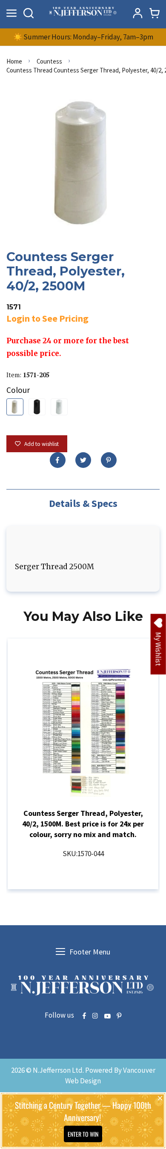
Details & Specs (83, 503)
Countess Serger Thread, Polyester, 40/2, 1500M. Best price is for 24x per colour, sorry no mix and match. (83, 823)
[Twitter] (83, 460)
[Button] (28, 13)
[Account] (137, 13)
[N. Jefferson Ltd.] (83, 12)
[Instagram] (95, 1016)
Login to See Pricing (47, 318)
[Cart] (154, 13)
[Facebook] (58, 460)
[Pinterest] (109, 460)
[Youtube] (107, 1016)
